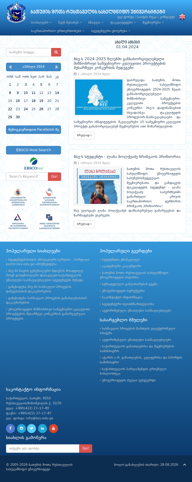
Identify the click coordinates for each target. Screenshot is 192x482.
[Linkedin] (42, 428)
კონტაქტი (167, 17)
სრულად (83, 135)
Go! (54, 176)
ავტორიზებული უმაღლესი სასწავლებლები (136, 310)
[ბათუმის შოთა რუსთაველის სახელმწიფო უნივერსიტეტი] (16, 13)
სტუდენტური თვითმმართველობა (128, 304)
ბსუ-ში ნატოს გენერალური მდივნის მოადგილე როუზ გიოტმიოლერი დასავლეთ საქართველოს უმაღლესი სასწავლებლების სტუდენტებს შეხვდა (45, 275)
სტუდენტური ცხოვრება (109, 31)
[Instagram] (21, 428)
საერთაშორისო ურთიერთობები (56, 31)
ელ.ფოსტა (125, 17)
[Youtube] (53, 428)
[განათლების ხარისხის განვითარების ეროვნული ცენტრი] (49, 197)
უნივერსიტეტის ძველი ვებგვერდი (129, 380)
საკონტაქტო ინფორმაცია (122, 297)
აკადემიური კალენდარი (121, 266)
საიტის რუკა (147, 17)
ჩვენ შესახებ (69, 22)
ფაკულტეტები (122, 22)
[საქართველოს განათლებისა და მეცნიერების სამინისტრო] (18, 197)
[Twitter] (31, 428)
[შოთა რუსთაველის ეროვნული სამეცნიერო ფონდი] (49, 222)
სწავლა (95, 22)
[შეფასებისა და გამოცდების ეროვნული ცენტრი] (18, 222)
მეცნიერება (152, 22)
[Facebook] (10, 428)
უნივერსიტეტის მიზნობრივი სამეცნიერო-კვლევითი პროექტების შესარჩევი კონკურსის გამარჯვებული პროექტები (48, 314)
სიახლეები (40, 22)
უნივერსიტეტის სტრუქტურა (123, 291)
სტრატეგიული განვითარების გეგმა (130, 284)
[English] (181, 17)
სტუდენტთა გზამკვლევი (121, 259)
